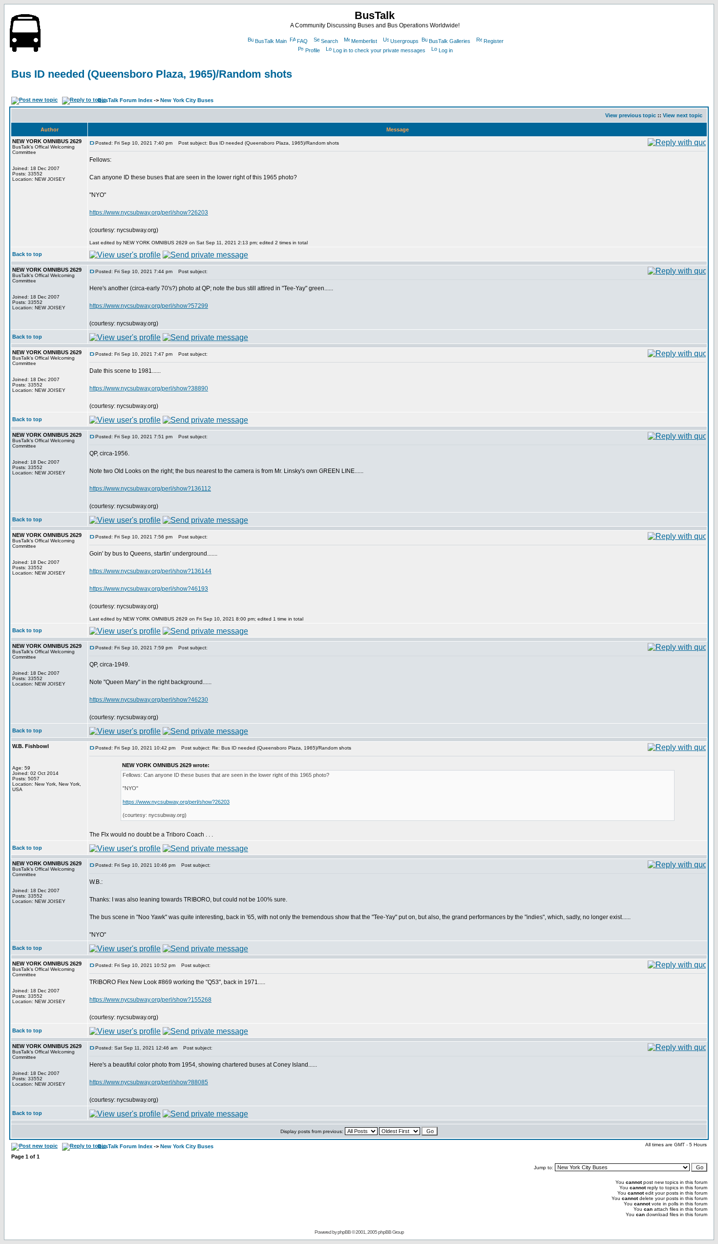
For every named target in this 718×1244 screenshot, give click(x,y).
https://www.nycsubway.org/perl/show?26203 (148, 212)
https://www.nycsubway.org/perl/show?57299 (148, 305)
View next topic (682, 115)
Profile (312, 50)
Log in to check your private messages (379, 50)
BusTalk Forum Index (125, 100)
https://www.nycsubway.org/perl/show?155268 (150, 999)
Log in (446, 50)
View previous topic (630, 115)
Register (494, 41)
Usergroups (404, 41)
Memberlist (364, 41)
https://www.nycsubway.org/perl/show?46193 (148, 588)
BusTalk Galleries (449, 41)
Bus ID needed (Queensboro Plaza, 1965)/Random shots (151, 74)
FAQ (302, 41)
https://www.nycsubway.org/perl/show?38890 (148, 388)
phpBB (344, 1232)
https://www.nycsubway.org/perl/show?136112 (150, 488)
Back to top (27, 254)
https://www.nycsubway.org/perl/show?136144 (150, 571)
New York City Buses (186, 100)
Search (329, 41)
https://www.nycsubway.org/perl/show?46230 (148, 699)
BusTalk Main (271, 41)
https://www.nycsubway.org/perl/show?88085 (148, 1082)
